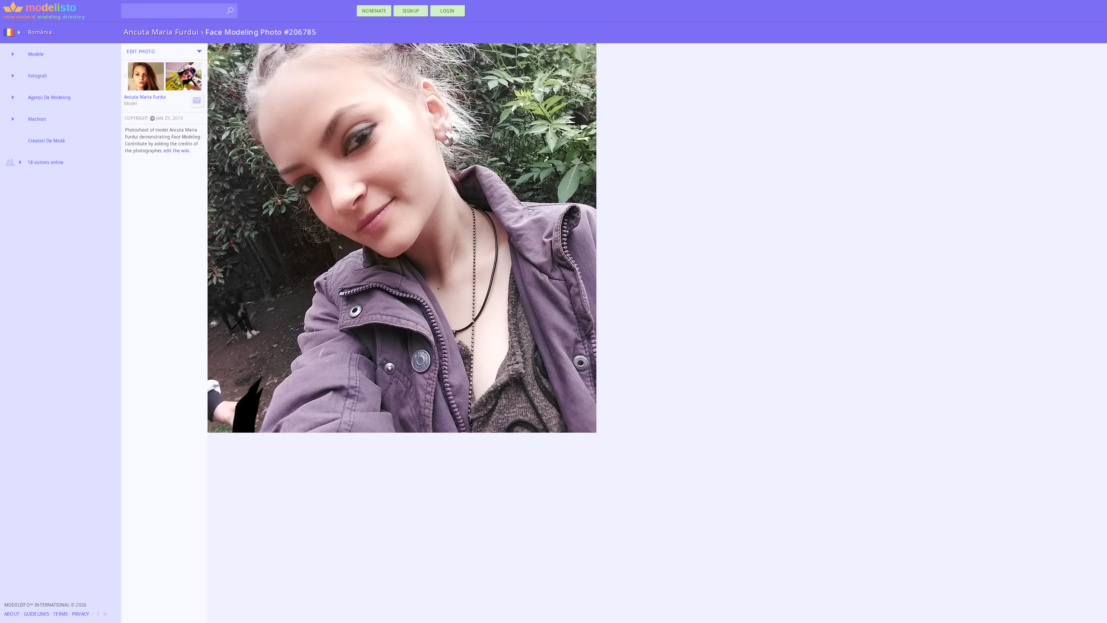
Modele (36, 54)
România (40, 32)
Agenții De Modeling (49, 97)
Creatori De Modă (46, 141)
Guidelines (36, 614)
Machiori (37, 119)
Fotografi (37, 76)
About (11, 614)
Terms (60, 614)
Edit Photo (141, 51)
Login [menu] (447, 11)
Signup (411, 11)
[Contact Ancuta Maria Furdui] (197, 100)
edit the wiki (176, 151)
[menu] (199, 51)
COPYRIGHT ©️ (140, 118)
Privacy (80, 614)
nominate (374, 11)
